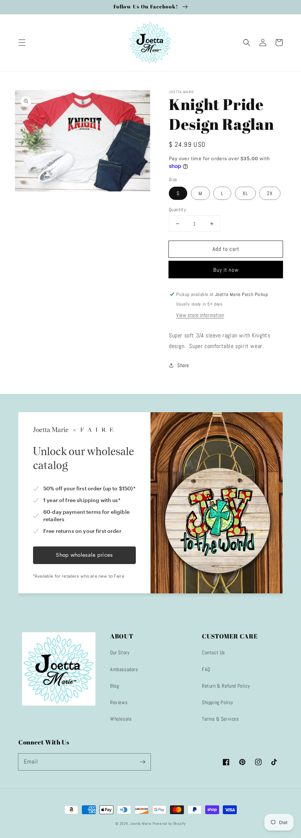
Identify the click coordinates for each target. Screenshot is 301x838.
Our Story (120, 652)
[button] (22, 42)
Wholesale (120, 719)
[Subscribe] (142, 762)
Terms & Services (220, 719)
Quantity (177, 209)
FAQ (206, 669)
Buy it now (226, 269)
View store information (200, 315)
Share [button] (183, 365)
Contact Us (213, 652)
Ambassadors (124, 669)
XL (245, 193)
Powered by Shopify (169, 823)
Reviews (118, 702)
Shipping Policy (217, 702)
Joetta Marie (140, 823)
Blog (114, 686)
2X (270, 193)
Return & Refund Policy (226, 686)
